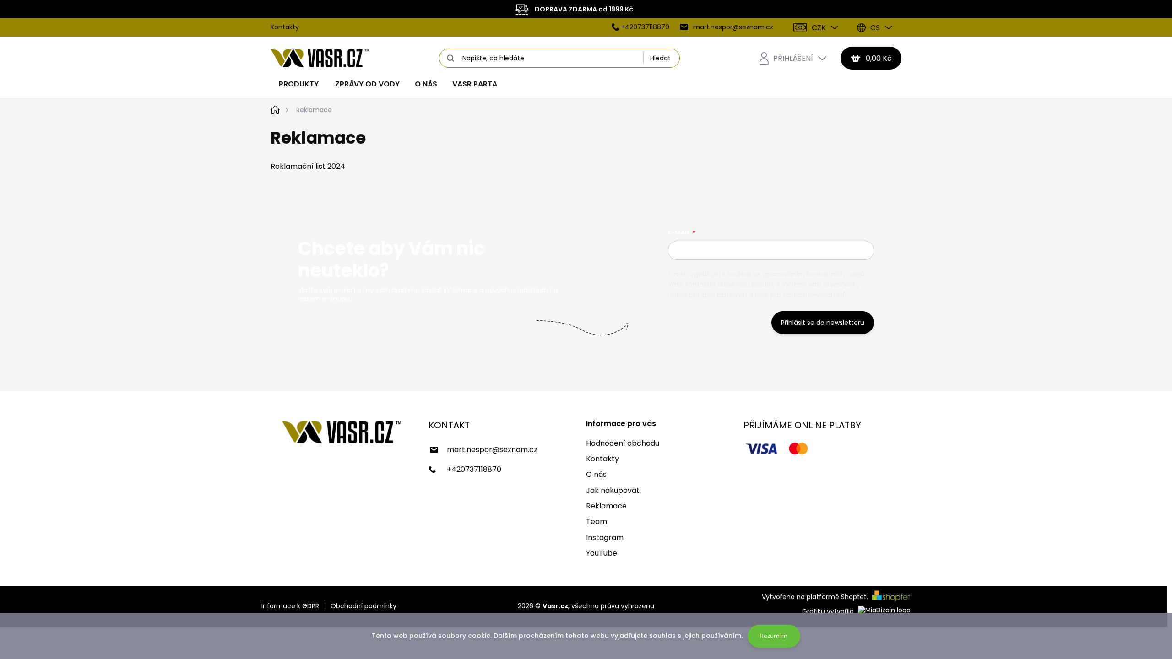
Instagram (605, 537)
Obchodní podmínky (363, 606)
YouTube (601, 553)
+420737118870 (474, 469)
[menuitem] (299, 84)
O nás (596, 474)
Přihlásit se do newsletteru (822, 322)
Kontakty (285, 27)
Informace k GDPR (290, 606)
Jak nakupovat (613, 490)
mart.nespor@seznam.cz (492, 449)
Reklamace (606, 506)
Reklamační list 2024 (308, 166)
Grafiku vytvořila (829, 611)
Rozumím (773, 636)
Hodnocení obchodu (622, 443)
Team (596, 521)
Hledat (660, 58)
